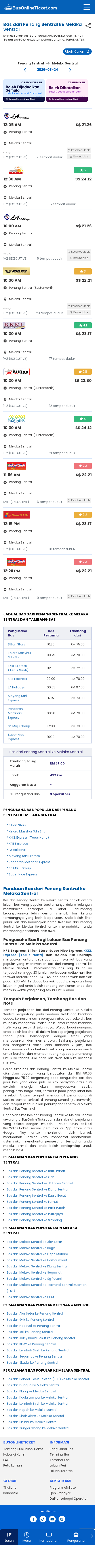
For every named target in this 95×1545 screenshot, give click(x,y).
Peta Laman (12, 1465)
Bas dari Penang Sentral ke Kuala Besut (36, 1195)
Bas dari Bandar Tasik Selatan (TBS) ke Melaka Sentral (48, 1379)
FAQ (6, 1460)
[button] (24, 90)
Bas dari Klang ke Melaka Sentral (31, 1391)
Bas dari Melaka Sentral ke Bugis (31, 1248)
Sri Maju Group (19, 726)
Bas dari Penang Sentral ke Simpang (34, 1220)
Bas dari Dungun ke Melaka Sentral (33, 1385)
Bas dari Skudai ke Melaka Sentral (32, 1422)
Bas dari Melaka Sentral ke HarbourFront (37, 1260)
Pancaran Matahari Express (15, 713)
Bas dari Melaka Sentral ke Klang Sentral (37, 1266)
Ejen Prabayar (60, 1493)
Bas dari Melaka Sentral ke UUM (30, 1297)
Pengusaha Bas (61, 1449)
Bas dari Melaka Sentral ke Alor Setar (34, 1242)
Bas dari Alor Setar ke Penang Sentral (35, 1313)
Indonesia (10, 1493)
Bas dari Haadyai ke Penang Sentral (34, 1326)
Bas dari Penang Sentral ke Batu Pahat (36, 1171)
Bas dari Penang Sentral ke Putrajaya (35, 1214)
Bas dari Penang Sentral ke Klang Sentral (37, 1189)
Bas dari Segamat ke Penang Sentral (35, 1356)
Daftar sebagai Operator (69, 1498)
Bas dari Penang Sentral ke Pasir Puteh (36, 1208)
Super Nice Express (16, 736)
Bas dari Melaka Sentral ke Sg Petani (34, 1278)
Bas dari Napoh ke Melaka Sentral (32, 1410)
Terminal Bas (60, 1454)
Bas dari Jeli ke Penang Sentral (30, 1332)
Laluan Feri (58, 1465)
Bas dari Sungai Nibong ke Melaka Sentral (38, 1428)
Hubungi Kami (14, 1454)
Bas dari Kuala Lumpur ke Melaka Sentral (37, 1397)
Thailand (10, 1487)
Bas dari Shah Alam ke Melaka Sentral (35, 1416)
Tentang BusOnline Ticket (23, 1449)
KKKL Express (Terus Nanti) (18, 668)
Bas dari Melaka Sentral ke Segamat (34, 1272)
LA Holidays (16, 687)
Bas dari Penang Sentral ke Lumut (32, 1201)
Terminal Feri (60, 1460)
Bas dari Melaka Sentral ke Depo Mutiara (37, 1254)
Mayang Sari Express (17, 698)
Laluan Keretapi (61, 1471)
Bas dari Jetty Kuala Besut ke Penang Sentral (41, 1338)
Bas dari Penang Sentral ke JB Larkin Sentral (40, 1183)
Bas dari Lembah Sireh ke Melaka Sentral (37, 1403)
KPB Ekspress (17, 679)
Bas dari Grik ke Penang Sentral (30, 1319)
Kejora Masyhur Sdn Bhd (19, 655)
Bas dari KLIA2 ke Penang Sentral (31, 1344)
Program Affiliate (63, 1487)
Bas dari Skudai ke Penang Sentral (32, 1362)
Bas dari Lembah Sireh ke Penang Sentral (38, 1350)
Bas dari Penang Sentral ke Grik (30, 1177)
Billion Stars (16, 644)
